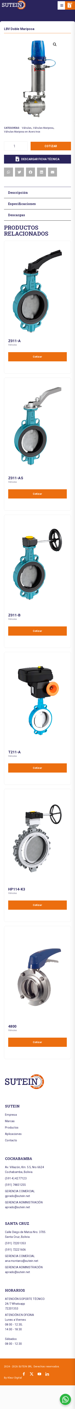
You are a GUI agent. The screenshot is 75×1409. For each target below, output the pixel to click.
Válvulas (26, 128)
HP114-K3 (16, 889)
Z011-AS (15, 478)
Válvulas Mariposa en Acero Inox (22, 131)
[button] (62, 5)
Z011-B (14, 615)
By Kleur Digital (13, 1377)
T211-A (14, 752)
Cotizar (51, 146)
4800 (12, 1026)
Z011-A (14, 341)
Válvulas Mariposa (43, 128)
